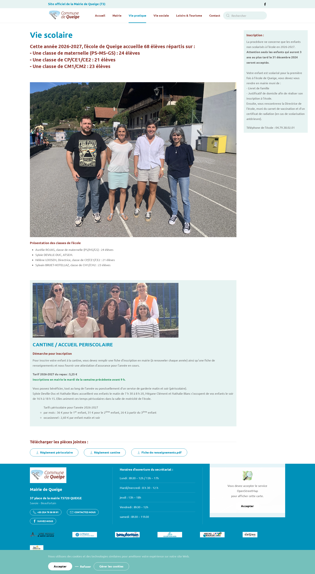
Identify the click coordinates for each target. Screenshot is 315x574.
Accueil (100, 15)
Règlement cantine (107, 452)
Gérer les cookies (111, 566)
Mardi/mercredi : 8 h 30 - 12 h (139, 487)
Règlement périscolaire (56, 452)
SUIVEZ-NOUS (45, 521)
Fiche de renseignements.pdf (161, 452)
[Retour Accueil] (64, 15)
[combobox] (245, 15)
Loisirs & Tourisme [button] (189, 15)
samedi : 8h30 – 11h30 (134, 516)
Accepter (247, 506)
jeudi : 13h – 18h (130, 497)
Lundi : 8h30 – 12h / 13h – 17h (139, 478)
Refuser (85, 566)
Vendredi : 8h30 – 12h (134, 507)
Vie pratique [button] (137, 15)
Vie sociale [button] (161, 15)
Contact (214, 15)
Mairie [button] (116, 15)
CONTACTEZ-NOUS (85, 512)
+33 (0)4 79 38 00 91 (48, 512)
